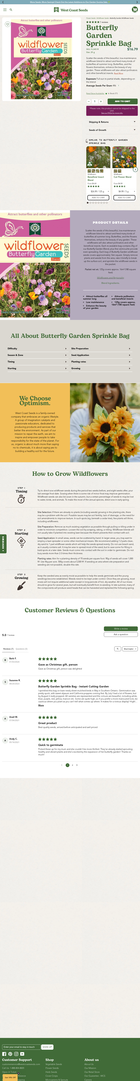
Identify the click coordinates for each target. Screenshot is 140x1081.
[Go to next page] (77, 765)
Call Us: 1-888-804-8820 (13, 1068)
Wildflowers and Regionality (110, 277)
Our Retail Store (92, 1072)
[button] (135, 9)
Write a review (121, 628)
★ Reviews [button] (3, 544)
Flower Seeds (90, 18)
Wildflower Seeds (103, 18)
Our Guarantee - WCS (94, 1076)
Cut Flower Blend (122, 177)
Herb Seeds (51, 1072)
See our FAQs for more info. (112, 113)
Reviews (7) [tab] (8, 649)
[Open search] (117, 649)
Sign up (47, 1047)
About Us (89, 1064)
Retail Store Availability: (95, 93)
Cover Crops (52, 1076)
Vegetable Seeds (54, 1064)
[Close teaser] (18, 1073)
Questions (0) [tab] (21, 649)
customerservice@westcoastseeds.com (21, 1064)
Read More (118, 73)
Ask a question (121, 634)
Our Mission (90, 1068)
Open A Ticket (9, 1072)
